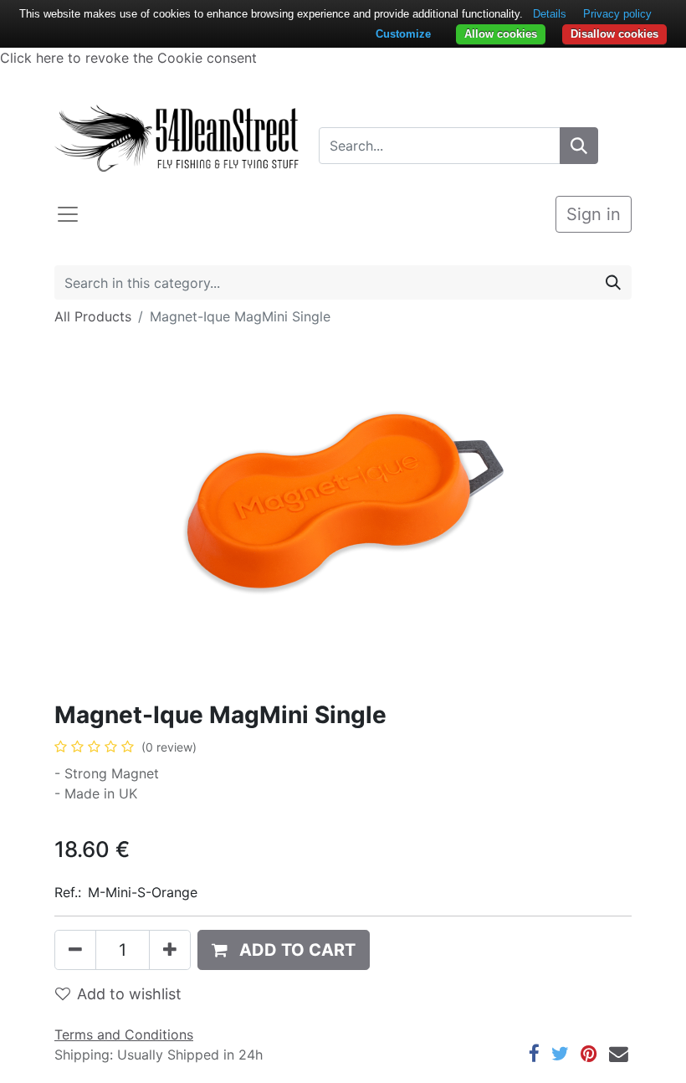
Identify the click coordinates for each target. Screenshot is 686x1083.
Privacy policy (617, 14)
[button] (283, 950)
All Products (92, 316)
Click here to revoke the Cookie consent (128, 57)
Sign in (593, 214)
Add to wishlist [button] (129, 994)
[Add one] (170, 950)
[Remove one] (75, 950)
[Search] (579, 145)
